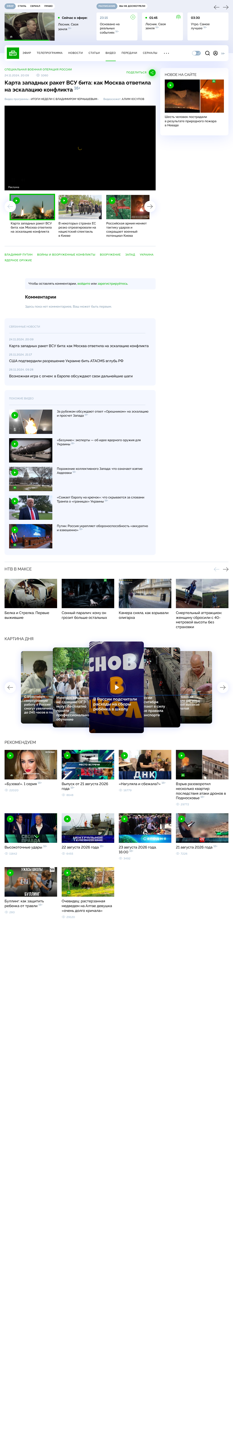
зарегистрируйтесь (112, 284)
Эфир (27, 53)
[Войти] (215, 53)
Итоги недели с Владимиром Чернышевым (64, 99)
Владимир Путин (19, 254)
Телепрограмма (50, 53)
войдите (83, 284)
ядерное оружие (18, 260)
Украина (147, 254)
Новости (75, 53)
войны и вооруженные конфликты (66, 254)
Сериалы (150, 53)
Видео (111, 53)
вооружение (110, 254)
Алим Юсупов (133, 99)
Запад (130, 254)
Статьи (94, 53)
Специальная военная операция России (38, 69)
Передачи (129, 53)
